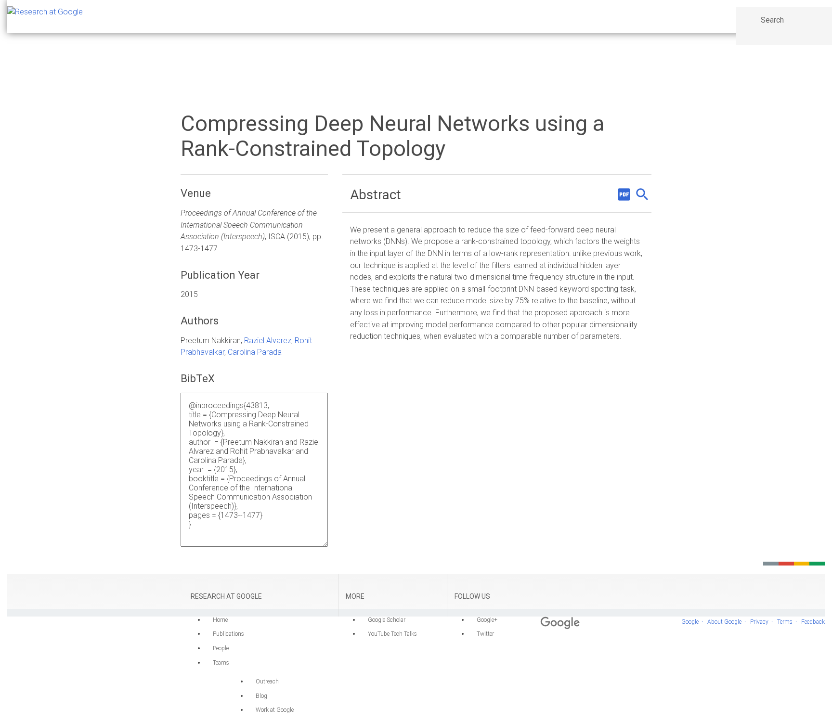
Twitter (485, 633)
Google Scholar (386, 620)
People (221, 648)
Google (690, 621)
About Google (724, 621)
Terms (785, 621)
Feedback (813, 621)
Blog (261, 696)
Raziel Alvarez (267, 340)
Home (220, 620)
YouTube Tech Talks (392, 633)
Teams (221, 662)
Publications (228, 633)
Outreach (267, 681)
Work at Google (275, 710)
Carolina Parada (255, 352)
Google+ (487, 620)
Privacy (759, 621)
